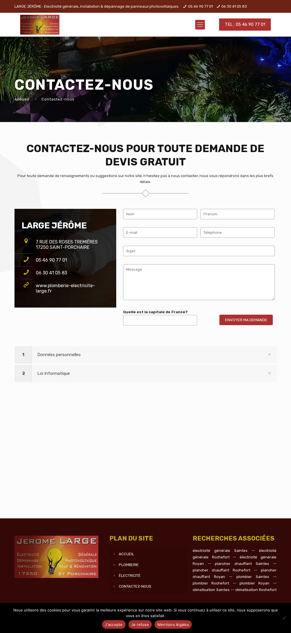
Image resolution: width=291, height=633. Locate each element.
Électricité (130, 575)
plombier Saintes (252, 577)
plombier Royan (254, 583)
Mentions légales (173, 624)
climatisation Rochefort (256, 590)
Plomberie (129, 565)
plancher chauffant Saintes (242, 564)
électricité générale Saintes (220, 550)
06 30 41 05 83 (234, 6)
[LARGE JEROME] (39, 25)
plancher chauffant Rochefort (221, 570)
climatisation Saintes (211, 590)
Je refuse (140, 624)
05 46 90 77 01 (200, 6)
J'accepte (113, 624)
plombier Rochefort (211, 583)
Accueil (21, 99)
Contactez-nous (135, 586)
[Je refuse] (284, 618)
